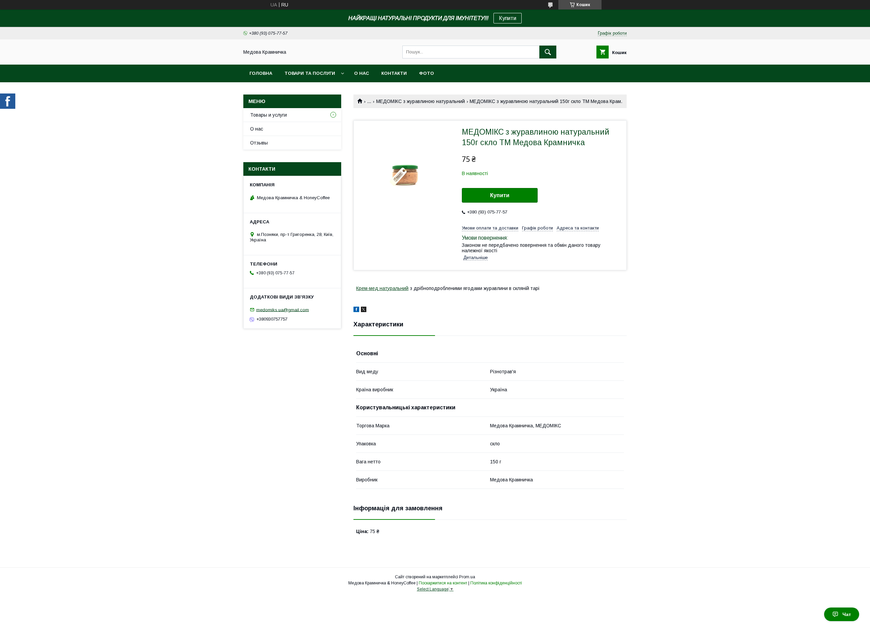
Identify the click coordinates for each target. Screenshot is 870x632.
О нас (361, 73)
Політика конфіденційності (496, 583)
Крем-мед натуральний (382, 288)
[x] (363, 310)
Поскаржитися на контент (443, 583)
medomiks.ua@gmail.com (282, 309)
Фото (426, 73)
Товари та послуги (309, 73)
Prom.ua (467, 577)
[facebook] (356, 310)
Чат (846, 614)
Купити (507, 18)
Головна (260, 73)
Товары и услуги (268, 115)
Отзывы (259, 143)
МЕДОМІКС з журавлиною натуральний (420, 101)
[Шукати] (547, 52)
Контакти (394, 73)
